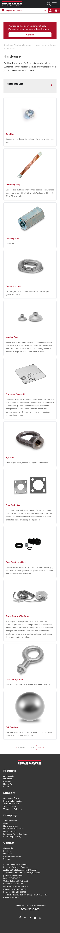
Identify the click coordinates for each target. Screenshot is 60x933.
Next (40, 747)
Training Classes (10, 806)
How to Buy (8, 784)
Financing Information (12, 801)
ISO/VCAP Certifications (13, 828)
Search (6, 787)
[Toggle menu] (54, 4)
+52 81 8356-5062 (18, 889)
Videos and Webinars (12, 809)
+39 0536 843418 (18, 892)
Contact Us (8, 848)
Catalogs (7, 781)
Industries (7, 779)
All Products (8, 776)
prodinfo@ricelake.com (13, 875)
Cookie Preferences (12, 897)
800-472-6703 (22, 881)
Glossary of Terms (11, 798)
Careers (6, 823)
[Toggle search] (49, 4)
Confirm (30, 34)
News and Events (10, 826)
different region (41, 29)
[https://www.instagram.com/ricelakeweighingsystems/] (25, 917)
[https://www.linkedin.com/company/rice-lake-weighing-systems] (30, 917)
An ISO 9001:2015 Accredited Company (20, 870)
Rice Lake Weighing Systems (17, 45)
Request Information (12, 856)
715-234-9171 (14, 878)
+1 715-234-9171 (21, 886)
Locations (7, 851)
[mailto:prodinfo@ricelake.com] (40, 917)
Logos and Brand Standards (15, 834)
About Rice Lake (10, 820)
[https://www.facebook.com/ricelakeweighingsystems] (20, 917)
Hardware (10, 48)
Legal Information (10, 831)
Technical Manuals (11, 804)
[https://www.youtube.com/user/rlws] (35, 917)
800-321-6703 (17, 884)
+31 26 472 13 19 (40, 895)
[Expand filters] (51, 85)
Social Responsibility (12, 837)
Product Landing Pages (45, 45)
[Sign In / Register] (50, 10)
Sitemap (6, 859)
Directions (7, 853)
